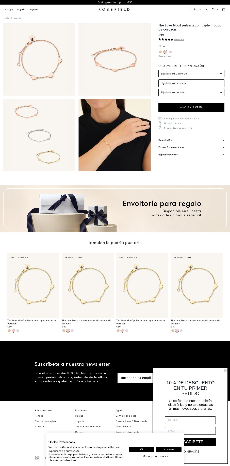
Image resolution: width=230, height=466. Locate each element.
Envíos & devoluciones (191, 147)
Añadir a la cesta (191, 107)
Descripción (191, 140)
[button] (215, 9)
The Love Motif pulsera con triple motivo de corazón (32, 322)
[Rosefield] (114, 9)
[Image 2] (39, 59)
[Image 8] (114, 135)
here (74, 460)
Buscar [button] (197, 9)
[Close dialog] (225, 370)
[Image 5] (114, 59)
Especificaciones (191, 154)
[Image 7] (39, 135)
